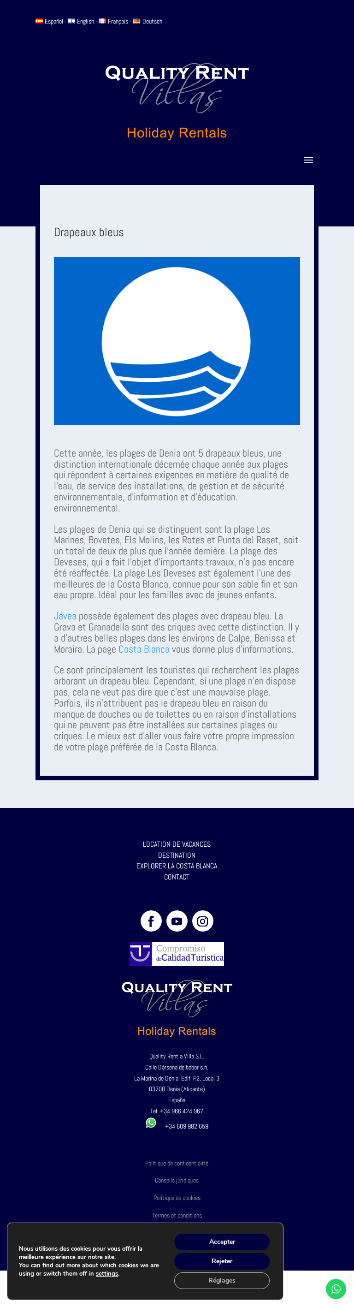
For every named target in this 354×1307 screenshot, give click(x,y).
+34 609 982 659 (182, 1126)
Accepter (222, 1241)
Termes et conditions (177, 1215)
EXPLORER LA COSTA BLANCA (176, 866)
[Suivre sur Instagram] (202, 921)
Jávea (65, 615)
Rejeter (222, 1261)
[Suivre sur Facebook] (151, 921)
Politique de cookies (177, 1198)
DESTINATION (176, 855)
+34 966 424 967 (181, 1111)
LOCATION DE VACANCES (177, 844)
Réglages (222, 1280)
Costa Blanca (145, 648)
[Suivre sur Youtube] (177, 921)
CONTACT (176, 877)
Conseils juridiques (177, 1180)
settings (107, 1274)
